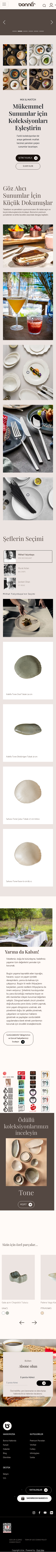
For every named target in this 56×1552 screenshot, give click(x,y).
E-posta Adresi (27, 1377)
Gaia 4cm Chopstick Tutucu (15, 1303)
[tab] (28, 556)
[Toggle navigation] (4, 4)
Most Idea (40, 1550)
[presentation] (21, 1323)
